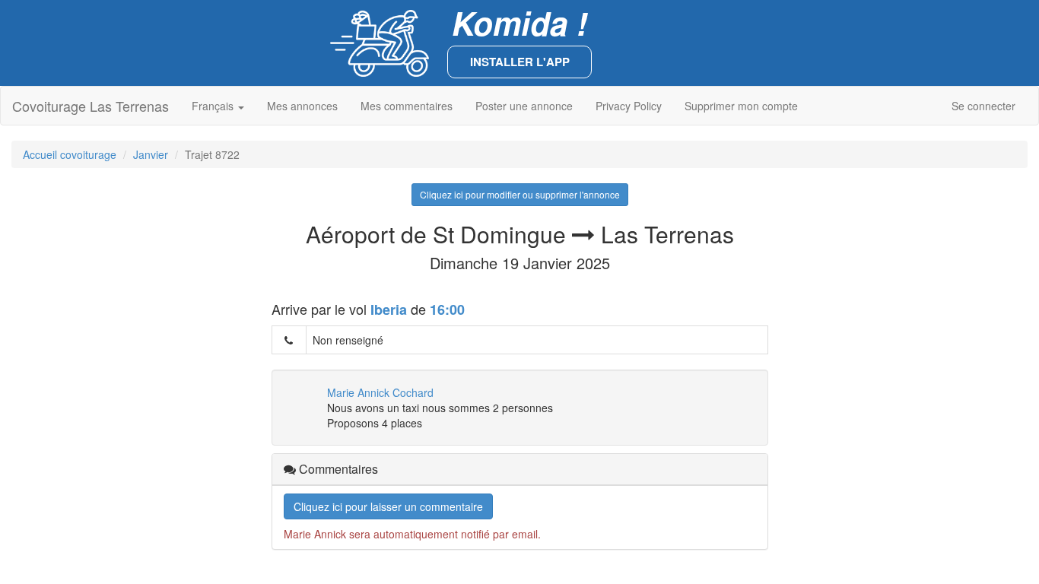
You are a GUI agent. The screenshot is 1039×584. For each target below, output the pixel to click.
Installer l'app (520, 61)
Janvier (150, 154)
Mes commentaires (407, 105)
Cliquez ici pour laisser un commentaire (388, 506)
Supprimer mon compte (741, 105)
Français (214, 105)
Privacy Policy (629, 105)
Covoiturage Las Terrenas (90, 106)
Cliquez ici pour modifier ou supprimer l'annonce (520, 194)
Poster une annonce (524, 105)
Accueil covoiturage (69, 154)
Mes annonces (302, 105)
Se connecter (983, 105)
